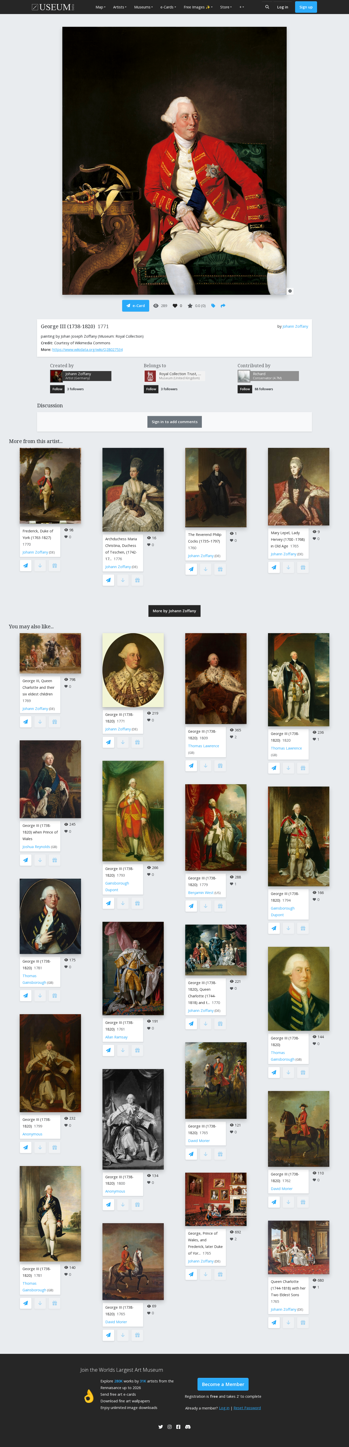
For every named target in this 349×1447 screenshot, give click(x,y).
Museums (142, 7)
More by (174, 610)
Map (99, 7)
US (217, 893)
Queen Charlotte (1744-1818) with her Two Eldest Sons (288, 1288)
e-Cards (166, 7)
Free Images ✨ (197, 7)
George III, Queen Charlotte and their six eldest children (38, 687)
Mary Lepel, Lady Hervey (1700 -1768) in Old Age (288, 539)
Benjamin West (201, 892)
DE (52, 552)
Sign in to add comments (174, 421)
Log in (282, 7)
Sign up (306, 7)
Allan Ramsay (116, 1037)
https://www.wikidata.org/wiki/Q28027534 (87, 349)
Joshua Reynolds (36, 846)
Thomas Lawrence (203, 745)
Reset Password (247, 1407)
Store (224, 7)
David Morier (116, 1321)
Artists (118, 7)
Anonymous (32, 1134)
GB (54, 847)
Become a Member (223, 1384)
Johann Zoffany (295, 326)
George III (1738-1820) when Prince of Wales (40, 832)
